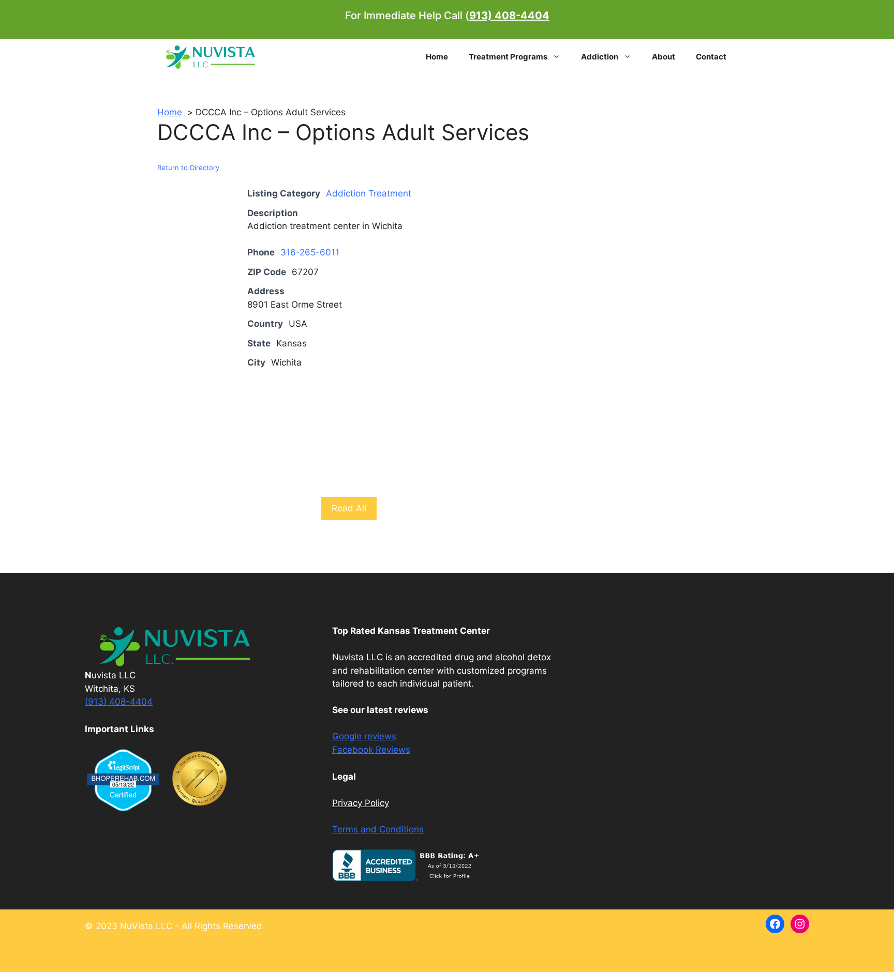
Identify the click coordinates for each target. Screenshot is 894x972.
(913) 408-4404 (119, 701)
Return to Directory (188, 167)
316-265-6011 (309, 252)
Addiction (599, 57)
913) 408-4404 (509, 15)
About (663, 57)
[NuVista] (210, 57)
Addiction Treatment (368, 193)
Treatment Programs (508, 57)
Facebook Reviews (371, 750)
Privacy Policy (360, 803)
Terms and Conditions (378, 829)
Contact (711, 57)
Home (437, 57)
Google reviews (364, 736)
